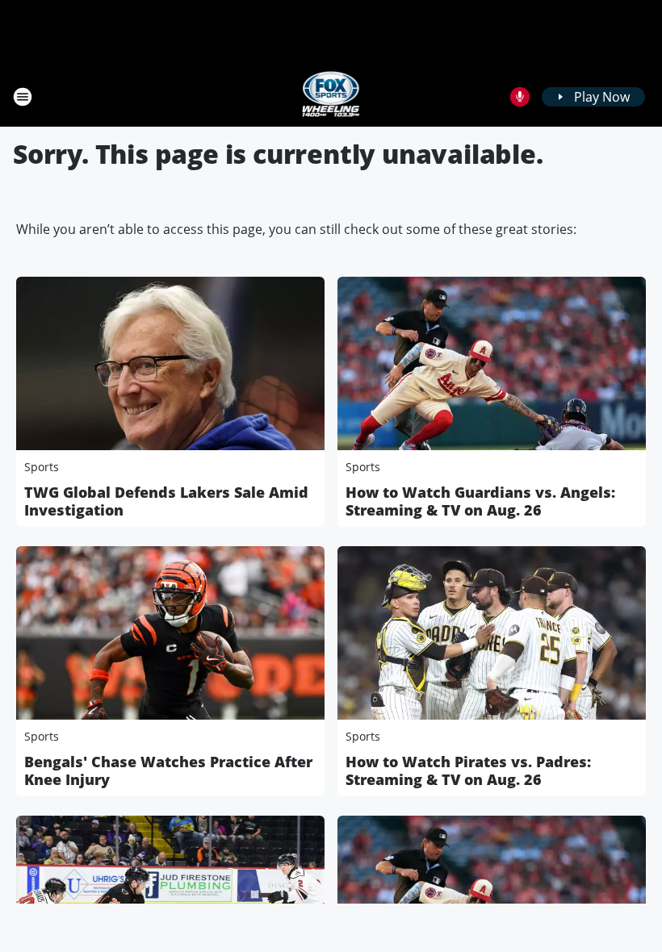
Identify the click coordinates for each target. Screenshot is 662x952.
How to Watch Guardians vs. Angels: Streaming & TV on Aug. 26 (480, 501)
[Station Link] (331, 96)
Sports (41, 466)
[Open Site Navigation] (22, 96)
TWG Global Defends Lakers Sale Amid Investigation (166, 501)
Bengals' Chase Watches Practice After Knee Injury (168, 770)
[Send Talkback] (520, 96)
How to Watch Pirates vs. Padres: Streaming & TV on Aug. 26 (468, 770)
